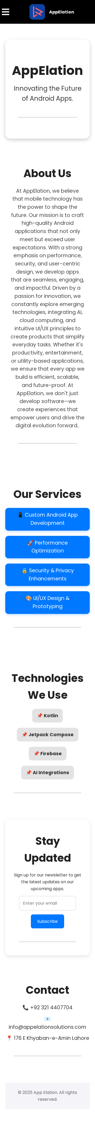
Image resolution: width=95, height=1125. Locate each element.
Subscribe (47, 921)
